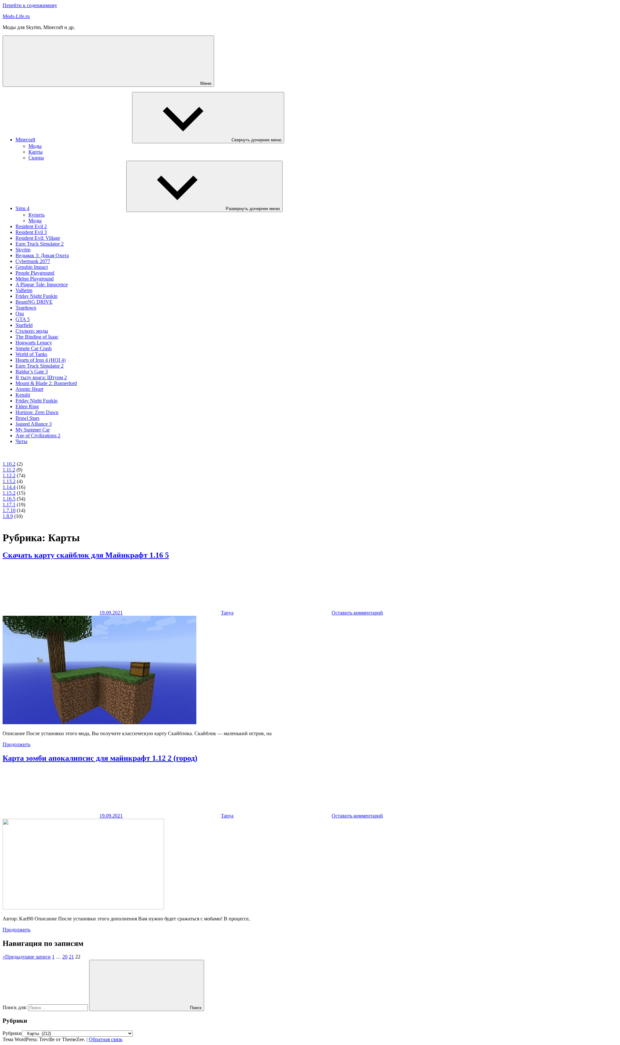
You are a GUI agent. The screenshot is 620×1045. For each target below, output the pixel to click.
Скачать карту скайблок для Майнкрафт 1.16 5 (86, 555)
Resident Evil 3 (31, 232)
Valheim (24, 290)
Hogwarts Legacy (34, 342)
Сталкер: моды (32, 331)
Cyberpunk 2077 (33, 261)
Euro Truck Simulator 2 (40, 244)
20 (64, 956)
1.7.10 (9, 510)
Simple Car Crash (34, 348)
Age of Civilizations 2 (38, 435)
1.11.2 (9, 469)
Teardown (26, 307)
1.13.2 (9, 481)
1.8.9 (8, 516)
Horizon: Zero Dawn (37, 412)
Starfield (24, 325)
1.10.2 (9, 464)
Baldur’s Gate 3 (32, 371)
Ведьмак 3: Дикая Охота (42, 255)
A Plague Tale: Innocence (42, 284)
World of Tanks (31, 354)
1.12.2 (9, 475)
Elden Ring (27, 406)
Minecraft (25, 139)
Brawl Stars (27, 418)
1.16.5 (9, 499)
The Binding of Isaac (37, 337)
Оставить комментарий (357, 612)
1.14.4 (9, 487)
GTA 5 (23, 319)
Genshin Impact (32, 267)
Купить (36, 215)
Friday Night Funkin (36, 296)
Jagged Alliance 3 (34, 424)
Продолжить (16, 744)
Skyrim (23, 249)
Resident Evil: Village (38, 238)
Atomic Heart (29, 389)
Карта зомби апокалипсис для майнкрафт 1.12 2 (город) (100, 758)
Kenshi (23, 395)
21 (71, 956)
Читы (21, 441)
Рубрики (12, 1033)
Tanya (227, 612)
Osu (20, 313)
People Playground (35, 273)
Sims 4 (22, 208)
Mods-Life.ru (16, 16)
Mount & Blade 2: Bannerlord (46, 383)
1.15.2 (9, 493)
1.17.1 (9, 504)
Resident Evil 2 (31, 226)
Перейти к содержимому (30, 5)
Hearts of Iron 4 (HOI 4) (41, 360)
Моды (35, 146)
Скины (36, 157)
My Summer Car (33, 429)
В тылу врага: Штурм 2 (41, 377)
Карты (35, 152)
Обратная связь (105, 1039)
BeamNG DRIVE (34, 302)
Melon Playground (35, 278)
